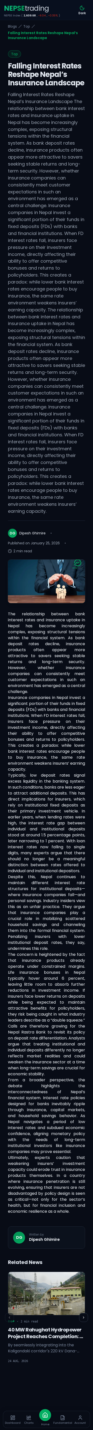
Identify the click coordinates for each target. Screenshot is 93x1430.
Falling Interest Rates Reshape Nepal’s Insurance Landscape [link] (43, 35)
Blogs (12, 26)
